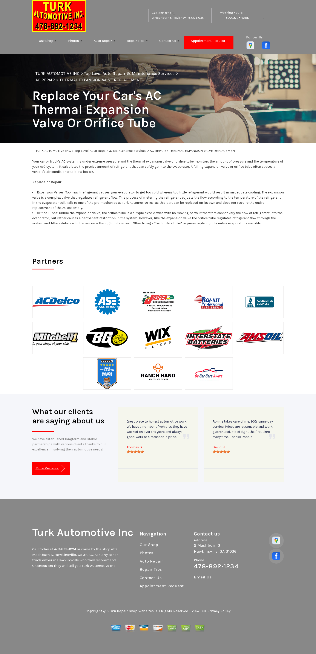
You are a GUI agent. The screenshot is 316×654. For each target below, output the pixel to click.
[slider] (135, 451)
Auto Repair (103, 41)
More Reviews (47, 468)
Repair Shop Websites (135, 611)
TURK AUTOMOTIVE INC (57, 73)
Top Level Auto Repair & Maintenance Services (129, 73)
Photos (73, 41)
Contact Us (167, 41)
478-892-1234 (161, 13)
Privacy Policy (218, 611)
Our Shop (46, 41)
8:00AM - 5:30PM (238, 18)
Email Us (203, 577)
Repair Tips (135, 41)
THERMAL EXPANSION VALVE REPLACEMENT (101, 80)
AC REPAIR (45, 80)
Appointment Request (208, 41)
